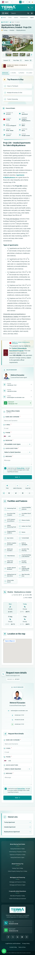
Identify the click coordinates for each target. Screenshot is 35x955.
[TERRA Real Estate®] (17, 910)
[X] (13, 937)
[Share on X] (16, 493)
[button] (4, 49)
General (7, 60)
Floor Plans (17, 60)
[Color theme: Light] (29, 2)
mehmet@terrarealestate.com (19, 710)
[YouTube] (22, 937)
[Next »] (31, 42)
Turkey (5, 30)
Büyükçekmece (20, 30)
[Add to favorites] (32, 2)
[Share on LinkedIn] (23, 493)
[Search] (28, 13)
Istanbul (12, 30)
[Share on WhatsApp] (29, 493)
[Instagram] (27, 937)
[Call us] (28, 7)
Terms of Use (20, 468)
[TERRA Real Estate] (8, 7)
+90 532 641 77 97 (19, 715)
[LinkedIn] (17, 937)
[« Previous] (3, 42)
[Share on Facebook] (9, 493)
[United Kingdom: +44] (5, 436)
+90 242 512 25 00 (19, 719)
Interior (28, 60)
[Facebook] (8, 937)
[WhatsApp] (32, 7)
